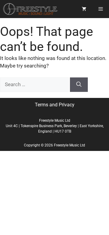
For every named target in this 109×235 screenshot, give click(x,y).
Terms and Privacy (54, 105)
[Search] (79, 84)
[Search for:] (35, 84)
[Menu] (100, 9)
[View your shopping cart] (84, 9)
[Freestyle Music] (30, 9)
